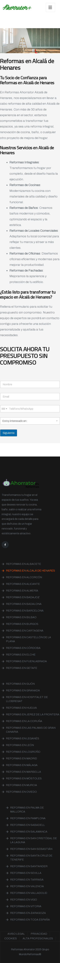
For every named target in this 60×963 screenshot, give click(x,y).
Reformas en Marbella (23, 771)
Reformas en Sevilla (25, 873)
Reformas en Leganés (22, 738)
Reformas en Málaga (22, 765)
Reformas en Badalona (24, 603)
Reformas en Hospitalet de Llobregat (27, 699)
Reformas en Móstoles (24, 778)
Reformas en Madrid (21, 758)
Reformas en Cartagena (24, 630)
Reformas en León (20, 745)
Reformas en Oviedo (21, 791)
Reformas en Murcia (21, 785)
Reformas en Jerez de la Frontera (32, 714)
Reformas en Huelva (21, 707)
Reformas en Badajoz (23, 597)
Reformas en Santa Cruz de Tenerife (31, 857)
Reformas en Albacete (23, 563)
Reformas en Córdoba (23, 647)
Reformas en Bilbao (21, 617)
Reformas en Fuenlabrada (26, 661)
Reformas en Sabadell (27, 825)
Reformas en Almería (22, 590)
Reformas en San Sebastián (31, 849)
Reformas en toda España (30, 919)
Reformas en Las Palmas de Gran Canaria (31, 729)
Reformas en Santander (29, 866)
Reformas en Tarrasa (27, 879)
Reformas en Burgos (22, 623)
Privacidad (39, 933)
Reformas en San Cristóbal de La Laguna (33, 840)
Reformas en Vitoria (25, 906)
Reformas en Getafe (21, 667)
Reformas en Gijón (20, 683)
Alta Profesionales (38, 938)
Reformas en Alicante (23, 583)
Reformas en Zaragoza (28, 913)
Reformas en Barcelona (25, 610)
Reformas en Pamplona (28, 818)
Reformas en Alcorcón (24, 577)
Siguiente (8, 432)
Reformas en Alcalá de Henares (30, 570)
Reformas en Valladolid (28, 893)
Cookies (10, 938)
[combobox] (4, 408)
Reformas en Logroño (23, 751)
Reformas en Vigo (23, 899)
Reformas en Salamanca (28, 831)
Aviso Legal (16, 933)
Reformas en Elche (21, 654)
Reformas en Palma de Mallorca (27, 809)
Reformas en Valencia (27, 886)
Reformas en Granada (23, 690)
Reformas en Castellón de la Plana (28, 639)
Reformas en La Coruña (24, 721)
